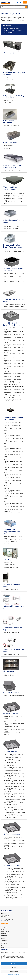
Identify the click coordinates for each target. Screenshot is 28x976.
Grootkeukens (5, 928)
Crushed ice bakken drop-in (11, 611)
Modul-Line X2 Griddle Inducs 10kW (13, 539)
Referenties (4, 935)
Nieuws (3, 938)
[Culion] (5, 3)
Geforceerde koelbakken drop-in (12, 654)
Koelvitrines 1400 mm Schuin (11, 567)
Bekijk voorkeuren (14, 971)
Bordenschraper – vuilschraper (11, 125)
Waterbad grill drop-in (9, 79)
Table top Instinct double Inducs (12, 226)
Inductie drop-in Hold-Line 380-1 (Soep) (14, 195)
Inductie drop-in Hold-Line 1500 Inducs (14, 193)
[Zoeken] (26, 7)
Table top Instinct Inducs (10, 225)
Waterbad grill (7, 77)
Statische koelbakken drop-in (11, 632)
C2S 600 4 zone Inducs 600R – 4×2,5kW (14, 306)
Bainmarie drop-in (8, 145)
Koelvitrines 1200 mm (9, 562)
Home (2, 926)
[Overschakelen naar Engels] (20, 2)
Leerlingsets (7, 55)
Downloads (4, 944)
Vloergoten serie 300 (9, 675)
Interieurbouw (5, 933)
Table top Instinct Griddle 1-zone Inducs (14, 250)
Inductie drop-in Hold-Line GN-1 (12, 197)
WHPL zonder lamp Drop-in (11, 104)
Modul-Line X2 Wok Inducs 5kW (12, 513)
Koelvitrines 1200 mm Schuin (11, 566)
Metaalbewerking (5, 931)
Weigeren (14, 967)
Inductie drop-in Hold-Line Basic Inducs (14, 192)
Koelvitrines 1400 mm (9, 564)
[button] (26, 949)
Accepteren (14, 963)
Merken (3, 930)
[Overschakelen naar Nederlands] (17, 2)
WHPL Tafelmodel (8, 100)
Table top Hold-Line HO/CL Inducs (12, 170)
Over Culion (4, 940)
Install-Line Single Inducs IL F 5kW (12, 276)
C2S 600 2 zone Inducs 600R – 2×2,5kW (14, 304)
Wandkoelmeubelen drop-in (11, 589)
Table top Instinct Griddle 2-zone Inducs (14, 251)
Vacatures (4, 942)
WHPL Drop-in (7, 102)
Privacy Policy (16, 974)
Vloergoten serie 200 (9, 674)
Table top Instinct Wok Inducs (11, 228)
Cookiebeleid (10, 974)
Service (3, 946)
